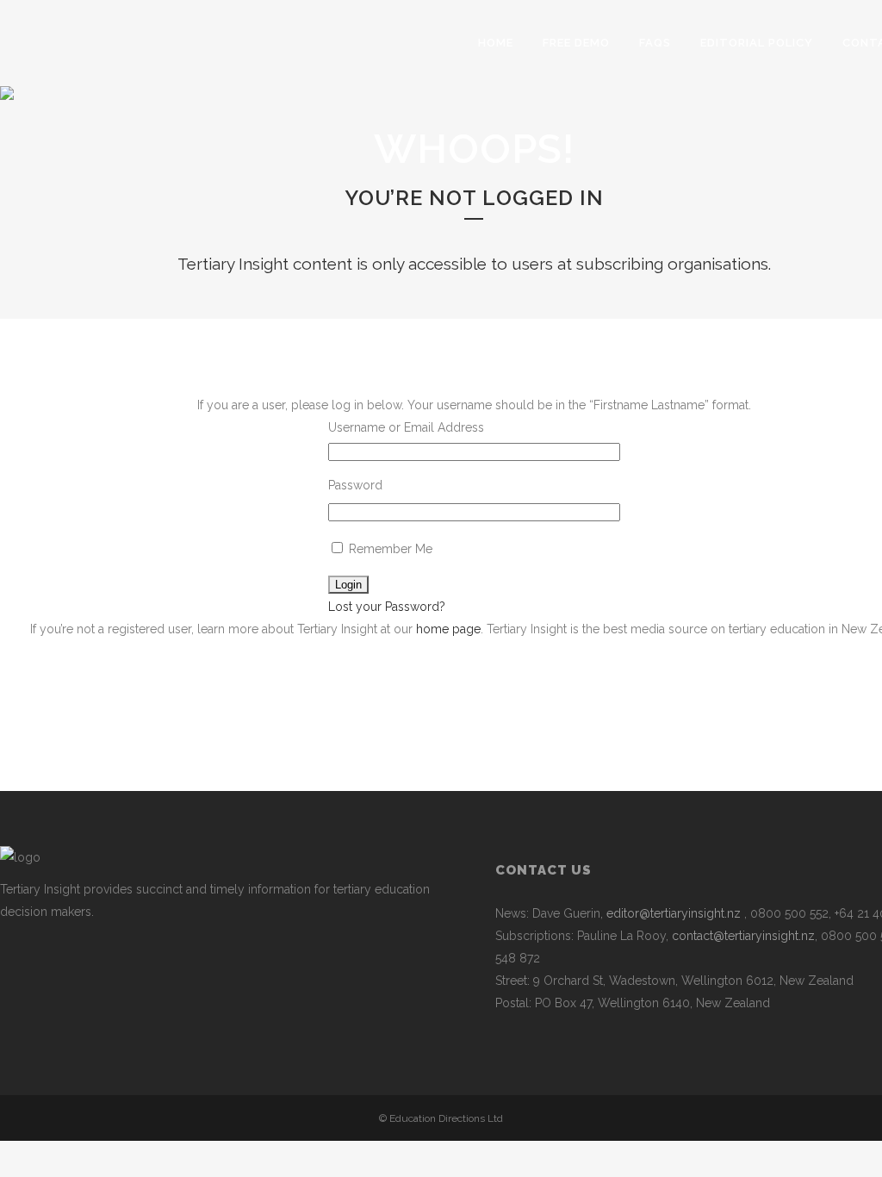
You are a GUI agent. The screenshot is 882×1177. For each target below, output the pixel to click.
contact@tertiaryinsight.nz (743, 936)
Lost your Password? (386, 606)
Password (355, 485)
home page (448, 629)
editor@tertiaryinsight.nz (673, 913)
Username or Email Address (406, 427)
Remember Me (388, 549)
